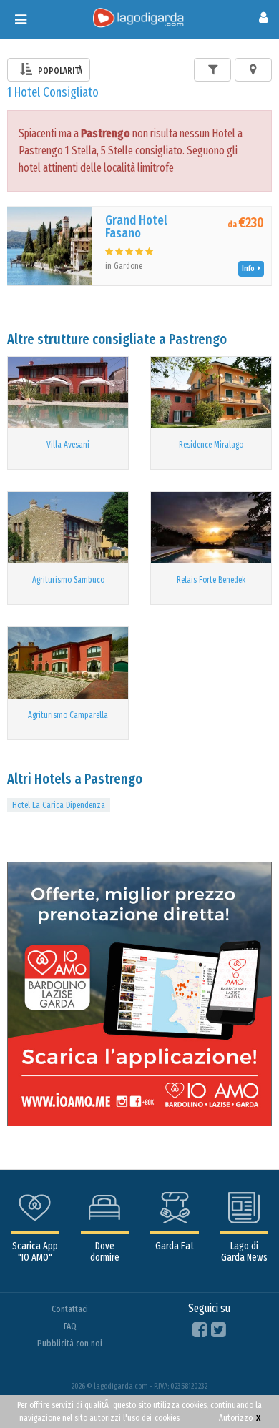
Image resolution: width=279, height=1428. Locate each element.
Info (250, 268)
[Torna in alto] (239, 1388)
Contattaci (70, 1309)
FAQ (70, 1326)
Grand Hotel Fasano (136, 226)
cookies (167, 1418)
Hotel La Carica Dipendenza (58, 805)
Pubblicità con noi (69, 1343)
